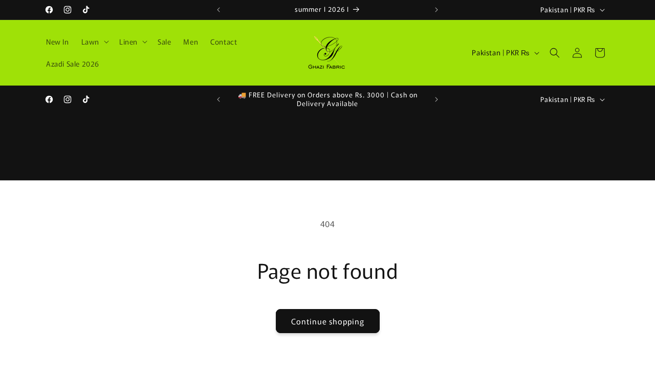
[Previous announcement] (218, 9)
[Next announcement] (436, 9)
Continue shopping (327, 321)
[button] (94, 41)
